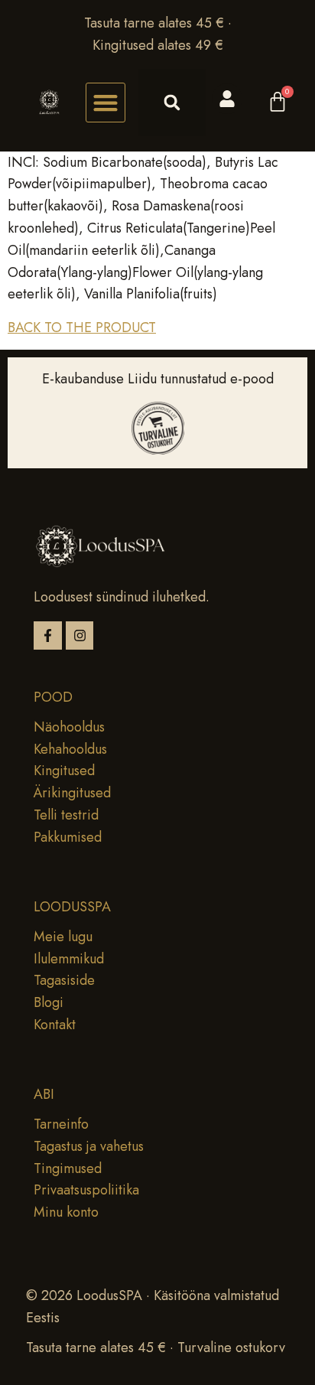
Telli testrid (66, 815)
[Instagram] (80, 635)
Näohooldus (69, 727)
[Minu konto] (227, 98)
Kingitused (64, 770)
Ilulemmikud (69, 959)
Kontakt (55, 1025)
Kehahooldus (70, 749)
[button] (105, 102)
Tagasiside (64, 980)
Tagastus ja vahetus (89, 1146)
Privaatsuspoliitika (86, 1190)
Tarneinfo (61, 1124)
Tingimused (68, 1168)
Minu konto (66, 1212)
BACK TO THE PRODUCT (82, 327)
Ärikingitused (72, 793)
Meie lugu (63, 937)
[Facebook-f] (48, 635)
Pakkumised (68, 837)
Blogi (48, 1002)
